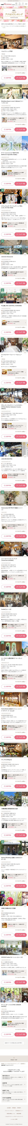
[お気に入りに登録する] (25, 49)
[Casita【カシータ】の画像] (14, 599)
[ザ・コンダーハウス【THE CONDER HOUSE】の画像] (14, 995)
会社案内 (9, 1107)
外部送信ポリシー (19, 1110)
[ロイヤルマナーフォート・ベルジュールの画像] (14, 345)
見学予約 (8, 78)
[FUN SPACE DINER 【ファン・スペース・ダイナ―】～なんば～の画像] (14, 699)
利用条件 (19, 1107)
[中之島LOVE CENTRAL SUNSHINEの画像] (14, 296)
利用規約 (14, 1107)
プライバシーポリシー (9, 1110)
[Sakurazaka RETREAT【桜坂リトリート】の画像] (14, 498)
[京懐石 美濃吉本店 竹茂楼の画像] (14, 899)
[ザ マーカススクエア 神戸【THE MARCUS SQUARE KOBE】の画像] (14, 143)
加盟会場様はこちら (11, 1113)
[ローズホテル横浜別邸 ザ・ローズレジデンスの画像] (14, 648)
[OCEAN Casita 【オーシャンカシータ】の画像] (14, 947)
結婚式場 (22, 1063)
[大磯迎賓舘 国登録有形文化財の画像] (14, 799)
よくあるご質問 (14, 1119)
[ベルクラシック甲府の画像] (14, 41)
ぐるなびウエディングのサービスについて (14, 1116)
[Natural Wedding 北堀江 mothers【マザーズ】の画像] (14, 848)
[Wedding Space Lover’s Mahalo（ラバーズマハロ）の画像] (14, 91)
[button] (14, 1077)
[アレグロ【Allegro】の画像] (14, 750)
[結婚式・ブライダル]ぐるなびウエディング (10, 1063)
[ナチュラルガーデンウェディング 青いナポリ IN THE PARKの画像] (14, 196)
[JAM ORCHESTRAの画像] (14, 449)
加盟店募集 (18, 1113)
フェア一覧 (22, 78)
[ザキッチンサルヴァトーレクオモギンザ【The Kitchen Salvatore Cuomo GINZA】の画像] (14, 395)
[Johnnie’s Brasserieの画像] (14, 247)
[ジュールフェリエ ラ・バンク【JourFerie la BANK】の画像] (14, 549)
